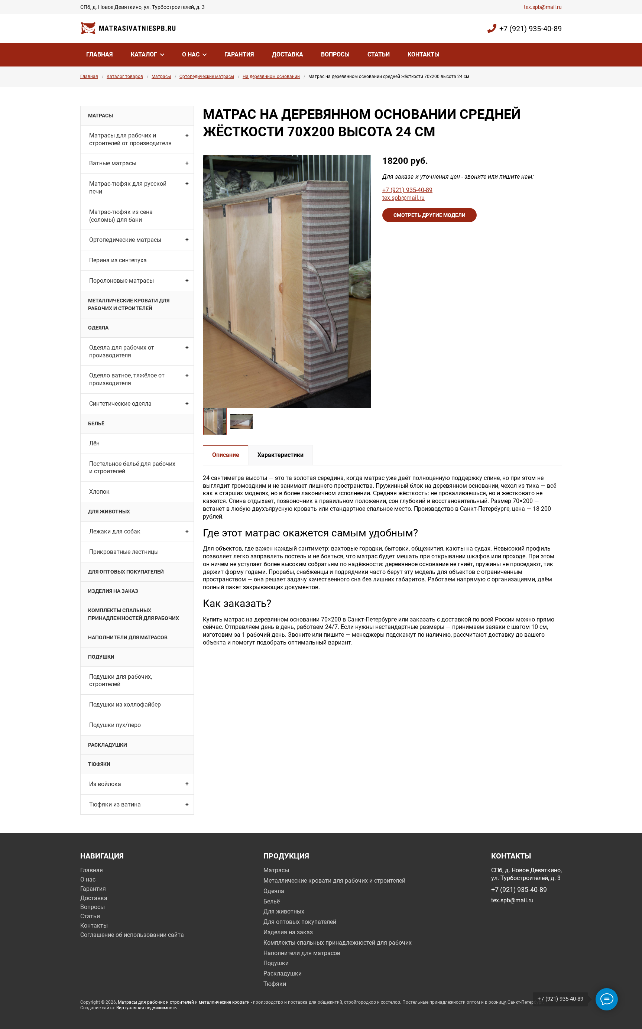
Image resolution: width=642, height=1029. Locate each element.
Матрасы (161, 76)
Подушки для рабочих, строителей (120, 680)
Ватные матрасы (112, 163)
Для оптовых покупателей (126, 572)
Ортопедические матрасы (206, 76)
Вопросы (335, 54)
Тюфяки (99, 764)
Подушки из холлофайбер (125, 704)
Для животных (109, 511)
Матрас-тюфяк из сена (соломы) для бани (121, 215)
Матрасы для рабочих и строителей (156, 1002)
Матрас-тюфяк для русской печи (127, 187)
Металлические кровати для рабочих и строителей (128, 304)
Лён (94, 443)
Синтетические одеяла (120, 403)
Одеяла (98, 328)
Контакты (424, 54)
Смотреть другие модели (429, 215)
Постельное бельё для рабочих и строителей (132, 467)
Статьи (378, 54)
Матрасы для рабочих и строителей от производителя (130, 139)
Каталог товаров (125, 76)
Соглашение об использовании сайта (132, 934)
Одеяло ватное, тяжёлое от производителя (127, 379)
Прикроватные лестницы (124, 551)
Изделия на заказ (113, 591)
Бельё (96, 423)
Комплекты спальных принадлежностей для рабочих (133, 614)
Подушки (101, 657)
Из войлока (105, 784)
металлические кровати (224, 1002)
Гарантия (239, 54)
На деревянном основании (271, 76)
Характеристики (280, 454)
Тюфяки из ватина (115, 804)
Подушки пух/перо (115, 724)
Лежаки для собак (114, 531)
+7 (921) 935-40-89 (530, 28)
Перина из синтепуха (118, 260)
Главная (99, 54)
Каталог (144, 54)
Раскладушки (107, 745)
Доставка (287, 54)
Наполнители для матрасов (128, 637)
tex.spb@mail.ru (543, 7)
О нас (191, 54)
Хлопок (99, 491)
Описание (225, 454)
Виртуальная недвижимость (146, 1007)
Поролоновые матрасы (121, 280)
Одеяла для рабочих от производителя (121, 351)
